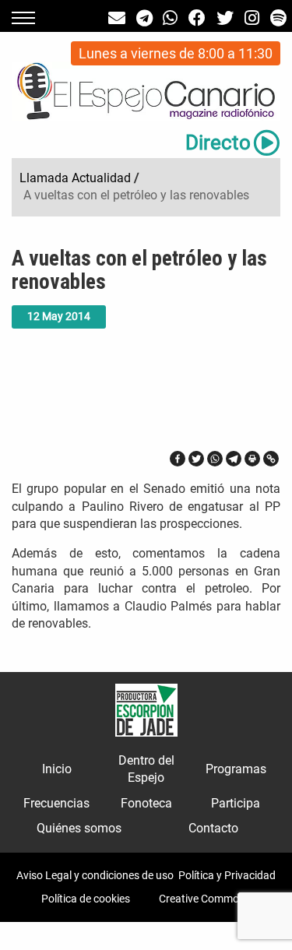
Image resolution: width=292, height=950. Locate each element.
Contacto (213, 828)
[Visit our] (117, 18)
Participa (235, 803)
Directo (218, 142)
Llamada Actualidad (75, 178)
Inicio (57, 769)
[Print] (252, 458)
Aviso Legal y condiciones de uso (95, 875)
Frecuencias (56, 803)
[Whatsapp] (215, 458)
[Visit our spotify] (278, 18)
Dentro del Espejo (146, 769)
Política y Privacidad (227, 875)
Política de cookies (85, 898)
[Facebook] (177, 458)
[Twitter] (196, 458)
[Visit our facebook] (197, 18)
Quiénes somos (79, 828)
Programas (236, 769)
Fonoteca (146, 803)
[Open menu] (23, 18)
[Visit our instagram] (252, 18)
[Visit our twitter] (225, 18)
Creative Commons (205, 898)
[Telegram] (233, 458)
